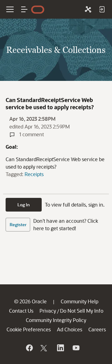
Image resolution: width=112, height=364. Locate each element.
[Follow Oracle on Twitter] (44, 348)
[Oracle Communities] (88, 9)
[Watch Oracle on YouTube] (76, 348)
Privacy (48, 310)
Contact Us (21, 310)
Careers (97, 329)
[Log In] (102, 9)
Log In (23, 205)
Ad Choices (69, 329)
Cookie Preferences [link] (29, 329)
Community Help (79, 301)
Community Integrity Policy (56, 320)
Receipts (34, 174)
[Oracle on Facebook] (29, 348)
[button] (24, 9)
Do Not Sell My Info (81, 310)
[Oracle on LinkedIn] (60, 348)
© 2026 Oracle (30, 301)
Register (18, 224)
